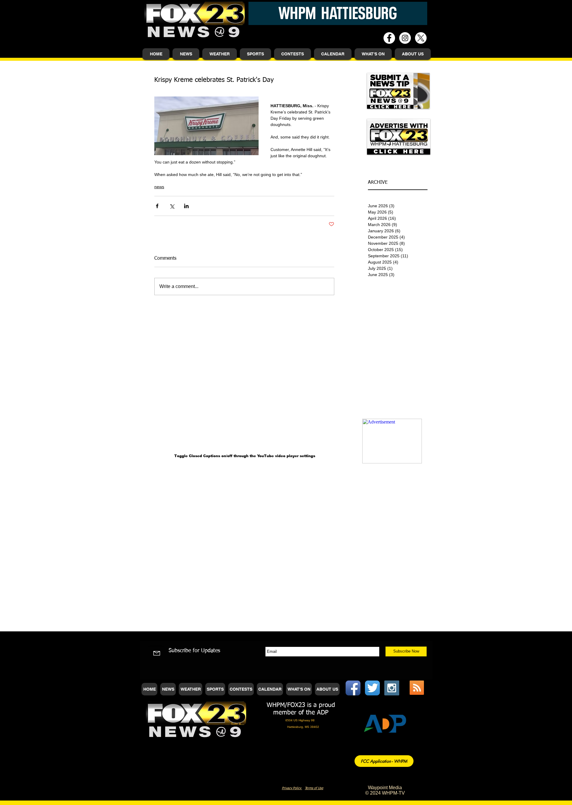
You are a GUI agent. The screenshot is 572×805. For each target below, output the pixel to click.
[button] (185, 54)
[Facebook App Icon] (353, 688)
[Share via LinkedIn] (186, 206)
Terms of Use (314, 788)
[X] (421, 38)
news (159, 186)
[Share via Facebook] (157, 206)
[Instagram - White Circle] (405, 38)
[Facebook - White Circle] (389, 38)
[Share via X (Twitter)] (172, 206)
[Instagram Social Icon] (391, 688)
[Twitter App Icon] (372, 688)
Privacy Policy (292, 788)
